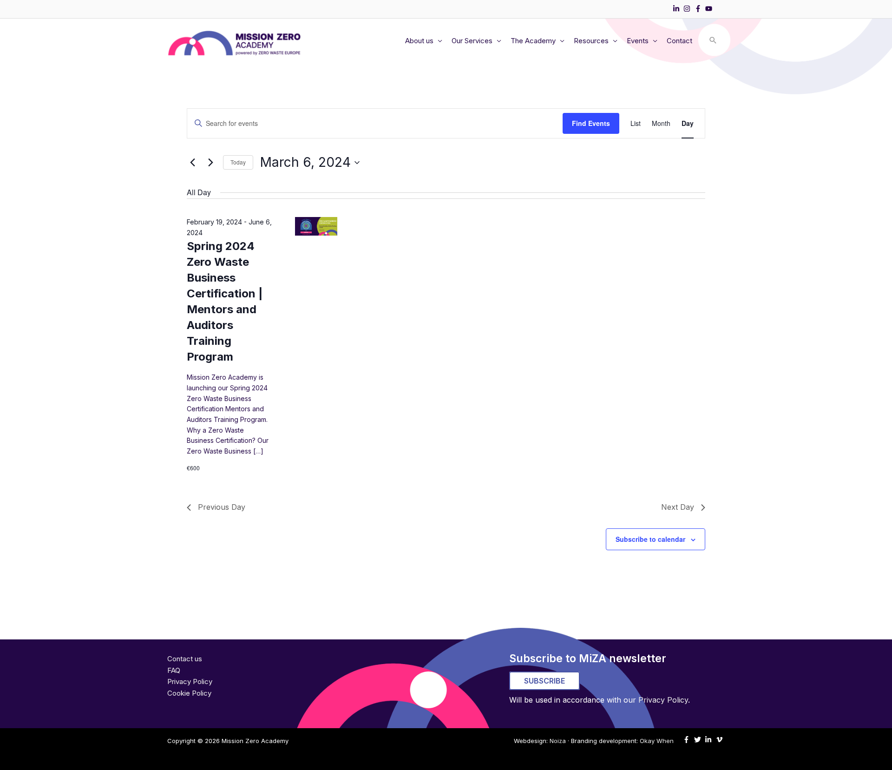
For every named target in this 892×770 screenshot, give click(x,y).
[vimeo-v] (720, 739)
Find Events (591, 123)
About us (419, 40)
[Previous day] (192, 162)
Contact (679, 40)
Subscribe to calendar (650, 539)
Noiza (558, 740)
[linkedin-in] (677, 8)
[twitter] (698, 739)
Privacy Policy (189, 681)
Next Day (677, 507)
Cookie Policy (189, 693)
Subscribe (544, 680)
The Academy (533, 40)
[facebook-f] (699, 8)
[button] (713, 40)
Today (238, 162)
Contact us (184, 658)
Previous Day (221, 507)
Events (638, 40)
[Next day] (210, 162)
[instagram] (688, 8)
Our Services (472, 40)
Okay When (657, 740)
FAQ (173, 670)
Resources (591, 40)
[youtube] (710, 8)
